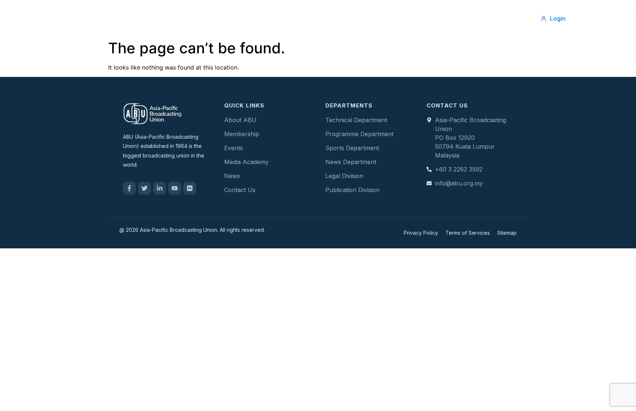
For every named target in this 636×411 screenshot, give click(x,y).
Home (198, 18)
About (231, 18)
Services (267, 18)
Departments (353, 18)
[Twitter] (144, 188)
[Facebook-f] (129, 188)
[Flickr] (189, 188)
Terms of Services (467, 233)
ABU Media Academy (416, 18)
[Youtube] (174, 188)
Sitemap (507, 233)
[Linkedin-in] (159, 188)
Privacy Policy (421, 233)
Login (558, 18)
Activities (307, 18)
